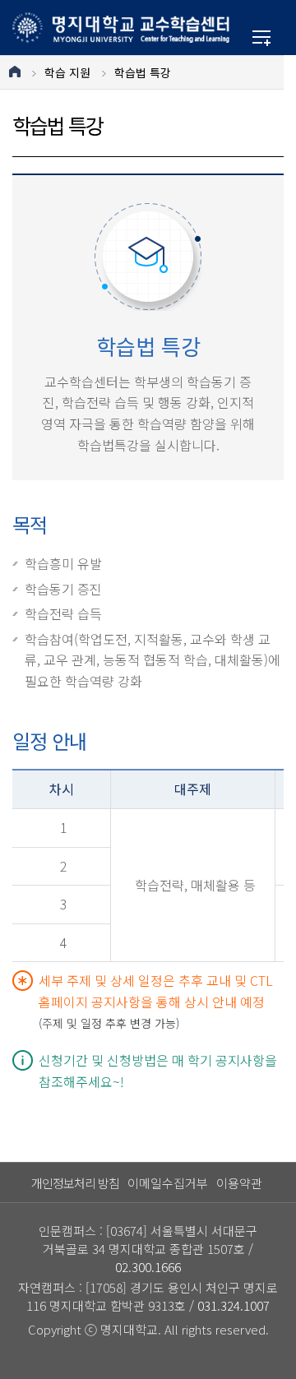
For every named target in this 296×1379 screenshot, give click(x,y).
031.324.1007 (233, 1305)
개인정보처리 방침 (75, 1183)
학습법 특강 (142, 72)
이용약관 (239, 1183)
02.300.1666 (148, 1266)
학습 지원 (67, 72)
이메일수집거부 (167, 1183)
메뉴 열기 (261, 38)
